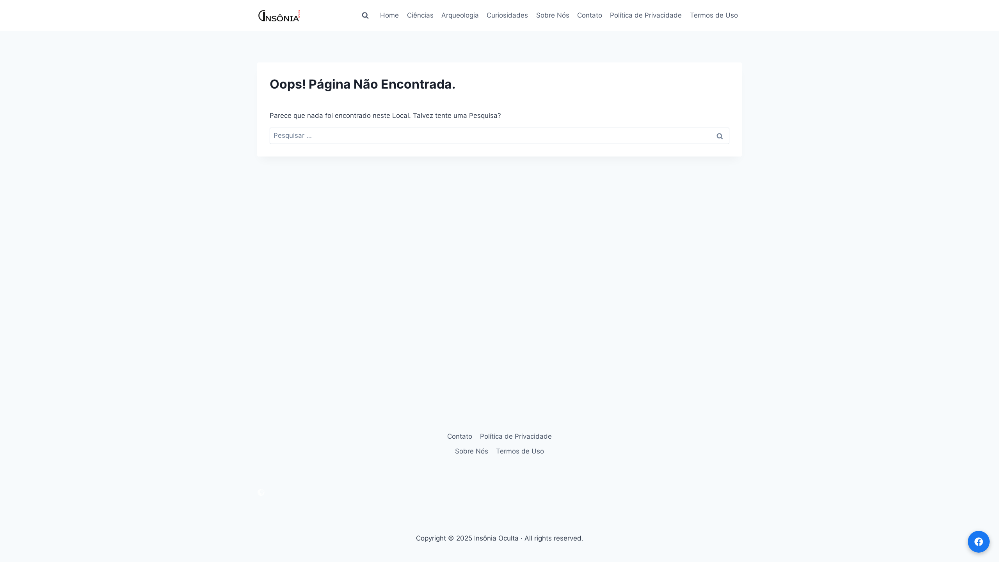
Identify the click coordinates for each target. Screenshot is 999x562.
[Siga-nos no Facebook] (979, 542)
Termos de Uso (714, 15)
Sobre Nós (552, 15)
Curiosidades (507, 15)
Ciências (420, 15)
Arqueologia (460, 15)
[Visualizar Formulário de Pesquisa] (365, 16)
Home (389, 15)
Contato (589, 15)
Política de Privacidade (646, 15)
